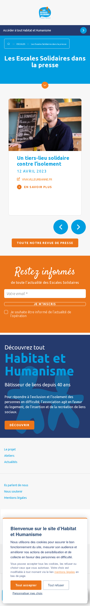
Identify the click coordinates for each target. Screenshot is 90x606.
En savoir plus (38, 187)
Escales (21, 44)
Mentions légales (15, 497)
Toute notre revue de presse (45, 243)
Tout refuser (56, 585)
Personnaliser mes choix (27, 593)
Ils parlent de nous (16, 485)
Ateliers (9, 455)
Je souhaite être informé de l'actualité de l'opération (40, 314)
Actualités (10, 462)
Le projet (10, 449)
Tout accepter (26, 585)
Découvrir (20, 425)
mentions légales (64, 572)
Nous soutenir (13, 491)
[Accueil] (45, 12)
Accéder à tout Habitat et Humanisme (27, 30)
